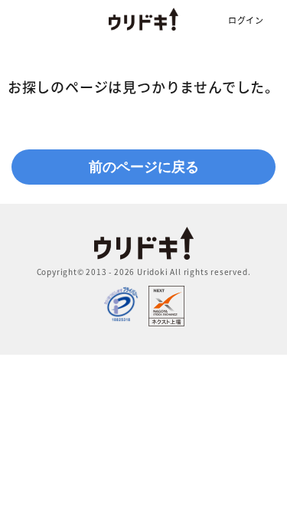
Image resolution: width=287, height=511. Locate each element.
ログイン (246, 20)
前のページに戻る (144, 167)
